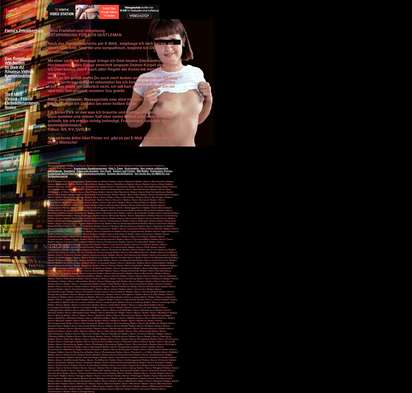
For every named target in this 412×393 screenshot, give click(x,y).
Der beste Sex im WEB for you (152, 173)
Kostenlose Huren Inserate (63, 173)
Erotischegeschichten (93, 173)
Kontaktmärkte (18, 76)
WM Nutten (143, 171)
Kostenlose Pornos (161, 171)
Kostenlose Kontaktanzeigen (90, 168)
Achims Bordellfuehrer (120, 173)
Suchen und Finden (124, 171)
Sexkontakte (131, 168)
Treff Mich (13, 94)
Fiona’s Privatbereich (24, 31)
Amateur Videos (19, 71)
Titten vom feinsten (88, 171)
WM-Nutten (15, 63)
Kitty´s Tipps (115, 168)
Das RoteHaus (18, 59)
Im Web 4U (14, 67)
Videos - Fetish (18, 99)
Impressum (6, 240)
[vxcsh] (104, 18)
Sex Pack (105, 171)
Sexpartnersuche (58, 176)
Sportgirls (69, 171)
